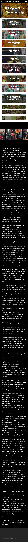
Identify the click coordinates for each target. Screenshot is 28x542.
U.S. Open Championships (10, 1)
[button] (26, 1)
